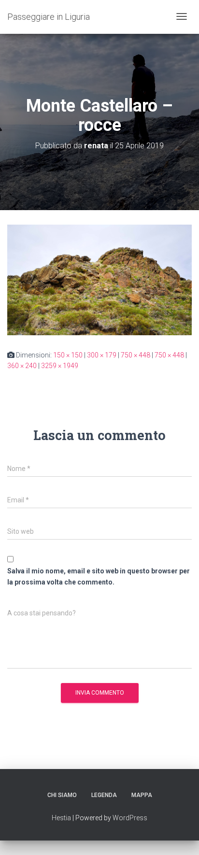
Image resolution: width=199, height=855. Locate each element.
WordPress (130, 818)
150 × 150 (68, 355)
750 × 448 (135, 355)
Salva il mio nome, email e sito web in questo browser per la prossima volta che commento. (98, 576)
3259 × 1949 (59, 366)
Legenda (104, 795)
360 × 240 (22, 366)
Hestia (61, 818)
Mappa (141, 795)
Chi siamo (62, 795)
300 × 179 (101, 355)
